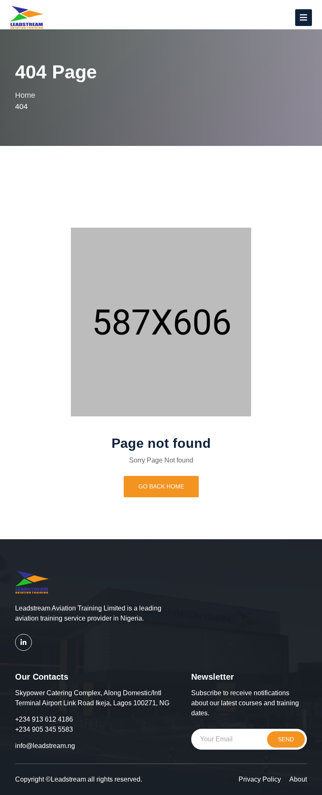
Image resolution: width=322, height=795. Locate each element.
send (286, 739)
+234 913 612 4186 (44, 719)
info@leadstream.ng (45, 745)
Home (25, 95)
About (298, 779)
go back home (161, 486)
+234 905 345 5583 (44, 729)
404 (21, 106)
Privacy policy (260, 779)
